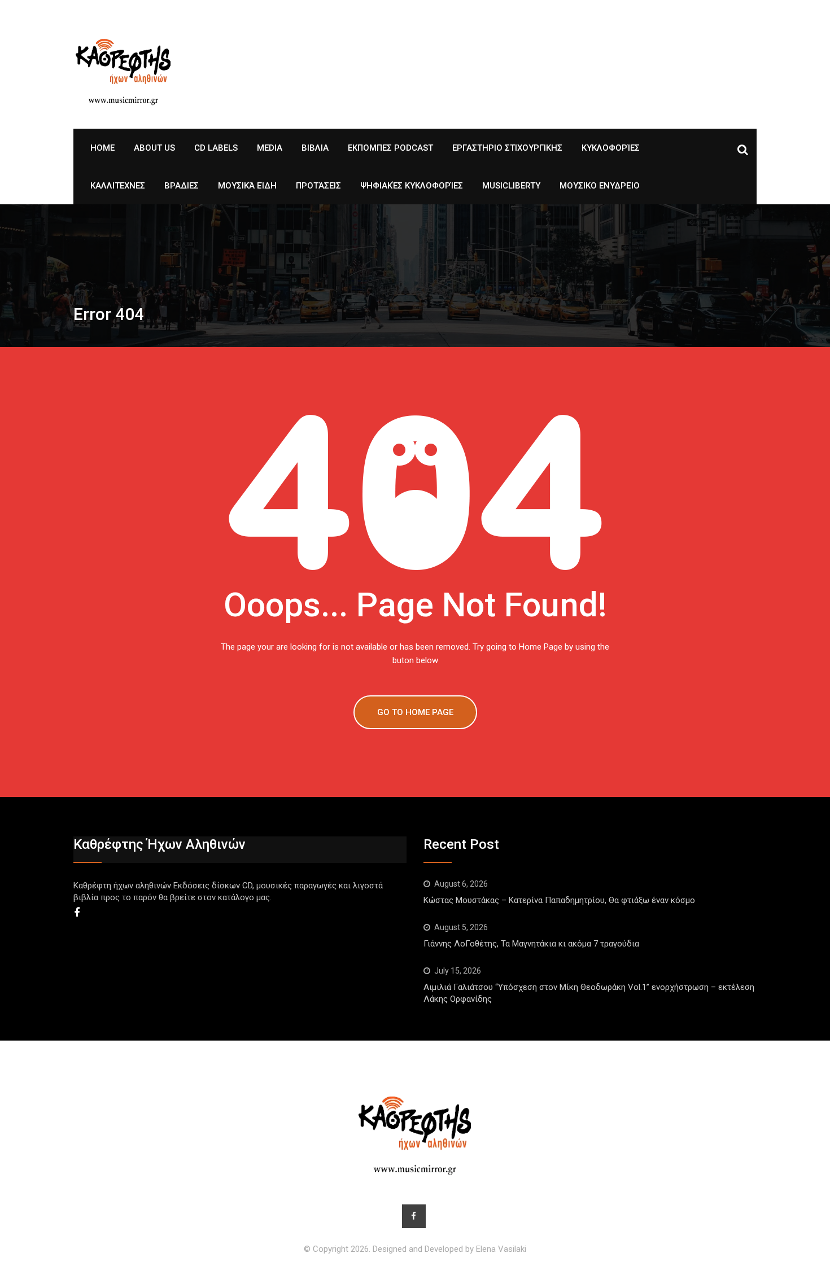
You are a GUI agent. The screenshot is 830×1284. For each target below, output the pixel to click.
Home (102, 148)
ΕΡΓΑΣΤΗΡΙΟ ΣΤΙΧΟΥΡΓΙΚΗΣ (507, 148)
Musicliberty (511, 186)
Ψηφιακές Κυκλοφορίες (411, 186)
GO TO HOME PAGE (415, 712)
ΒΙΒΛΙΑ (315, 148)
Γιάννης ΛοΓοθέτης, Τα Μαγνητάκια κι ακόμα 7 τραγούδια (531, 944)
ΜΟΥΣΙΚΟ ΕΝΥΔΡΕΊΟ (600, 186)
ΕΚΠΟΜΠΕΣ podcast (390, 148)
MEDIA (269, 148)
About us (154, 148)
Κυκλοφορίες (611, 148)
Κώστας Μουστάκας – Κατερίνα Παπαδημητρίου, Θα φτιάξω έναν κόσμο (561, 900)
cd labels (216, 148)
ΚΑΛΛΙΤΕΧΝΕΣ (117, 186)
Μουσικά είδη (247, 186)
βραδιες (181, 186)
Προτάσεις (318, 186)
